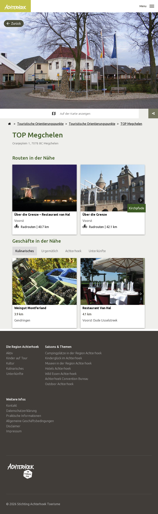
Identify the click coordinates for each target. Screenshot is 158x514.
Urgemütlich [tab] (49, 251)
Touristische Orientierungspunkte (40, 123)
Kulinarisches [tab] (24, 251)
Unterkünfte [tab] (97, 251)
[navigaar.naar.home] (9, 123)
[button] (152, 6)
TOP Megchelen (131, 123)
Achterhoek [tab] (73, 251)
